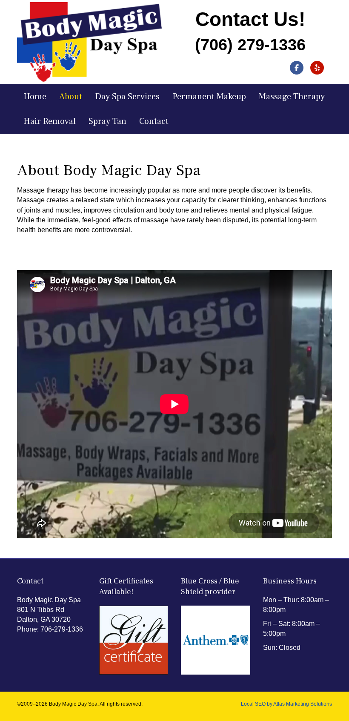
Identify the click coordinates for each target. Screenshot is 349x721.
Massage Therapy (292, 96)
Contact (154, 121)
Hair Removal (49, 121)
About (70, 96)
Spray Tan (107, 121)
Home (34, 96)
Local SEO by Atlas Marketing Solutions (286, 704)
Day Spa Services (127, 96)
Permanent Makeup (209, 96)
